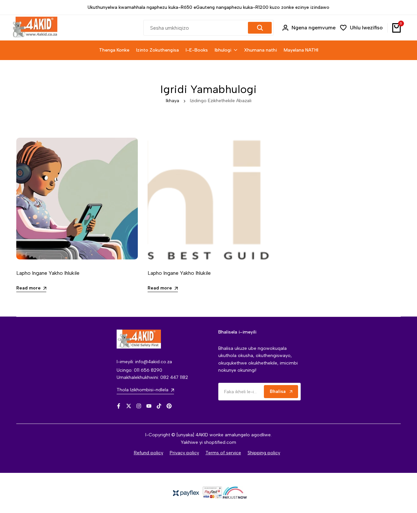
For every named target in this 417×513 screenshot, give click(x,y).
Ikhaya (172, 100)
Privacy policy (184, 453)
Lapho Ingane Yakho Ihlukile (47, 273)
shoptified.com (220, 442)
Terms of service (223, 453)
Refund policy (148, 453)
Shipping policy (264, 453)
